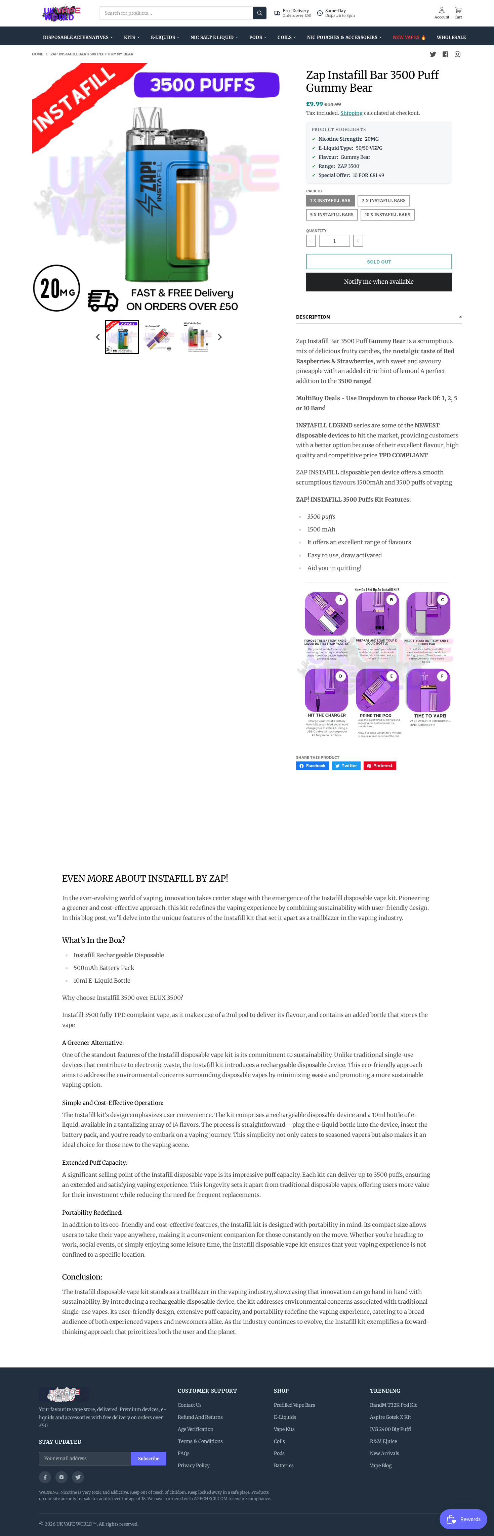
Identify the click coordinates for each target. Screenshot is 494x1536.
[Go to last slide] (98, 337)
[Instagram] (61, 1477)
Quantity (316, 230)
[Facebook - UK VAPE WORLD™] (445, 54)
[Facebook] (45, 1477)
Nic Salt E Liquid (212, 37)
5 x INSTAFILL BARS (332, 214)
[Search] (259, 13)
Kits (129, 37)
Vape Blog (381, 1465)
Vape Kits (284, 1429)
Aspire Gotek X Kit (390, 1417)
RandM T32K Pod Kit (393, 1405)
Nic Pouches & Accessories (342, 37)
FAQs (184, 1453)
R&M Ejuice (383, 1441)
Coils (285, 37)
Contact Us (190, 1405)
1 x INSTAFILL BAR (330, 200)
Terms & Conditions (200, 1441)
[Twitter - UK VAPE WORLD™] (433, 54)
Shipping (351, 113)
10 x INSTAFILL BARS (387, 214)
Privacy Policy (194, 1465)
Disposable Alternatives (76, 37)
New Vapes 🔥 (409, 37)
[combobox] (183, 13)
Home (37, 53)
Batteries (284, 1465)
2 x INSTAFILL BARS (384, 200)
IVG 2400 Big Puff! (390, 1429)
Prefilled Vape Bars (294, 1405)
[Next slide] (220, 337)
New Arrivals (384, 1453)
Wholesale (451, 37)
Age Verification (195, 1429)
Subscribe (148, 1458)
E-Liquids (163, 37)
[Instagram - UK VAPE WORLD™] (457, 54)
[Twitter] (78, 1477)
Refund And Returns (200, 1417)
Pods (255, 37)
